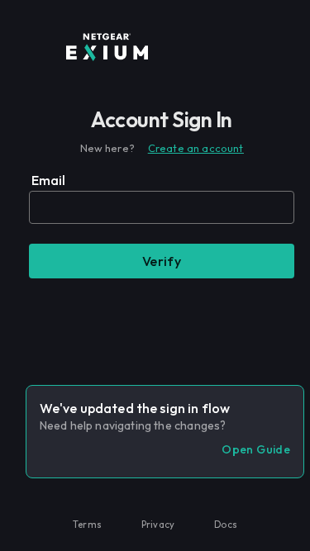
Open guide (256, 449)
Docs (225, 524)
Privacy (157, 524)
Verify (162, 261)
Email (48, 180)
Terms (87, 524)
